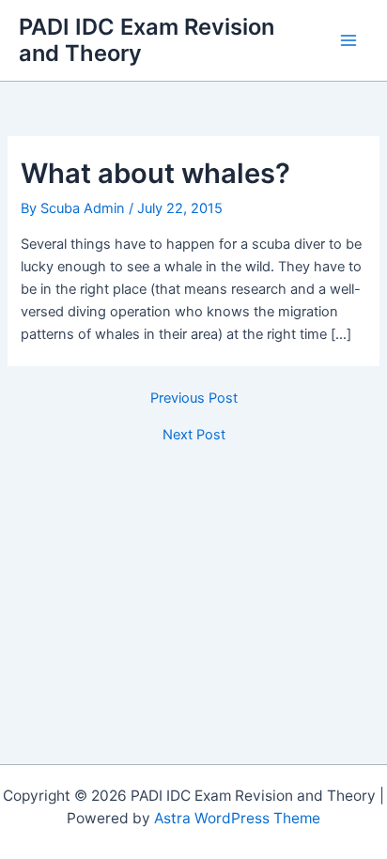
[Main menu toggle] (348, 40)
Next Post (194, 435)
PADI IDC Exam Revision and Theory (146, 40)
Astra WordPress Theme (237, 818)
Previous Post (194, 398)
